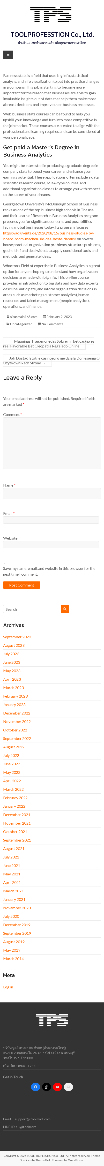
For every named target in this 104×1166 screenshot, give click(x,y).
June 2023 (11, 662)
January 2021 (14, 899)
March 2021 (13, 890)
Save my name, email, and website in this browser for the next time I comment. (49, 571)
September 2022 (17, 738)
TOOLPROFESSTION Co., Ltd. (52, 34)
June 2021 (11, 865)
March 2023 (13, 687)
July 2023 (11, 653)
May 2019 (11, 950)
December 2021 (16, 814)
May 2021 (11, 874)
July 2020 (11, 916)
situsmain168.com (23, 317)
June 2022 (11, 763)
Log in (8, 987)
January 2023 (14, 704)
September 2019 (17, 933)
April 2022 (12, 780)
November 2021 (17, 823)
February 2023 (15, 696)
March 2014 (13, 958)
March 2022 (13, 789)
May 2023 (11, 670)
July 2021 (11, 857)
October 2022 (15, 730)
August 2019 (13, 941)
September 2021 (17, 840)
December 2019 (16, 924)
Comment (12, 414)
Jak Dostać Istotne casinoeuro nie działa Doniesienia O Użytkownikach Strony (51, 360)
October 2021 (15, 831)
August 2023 (13, 645)
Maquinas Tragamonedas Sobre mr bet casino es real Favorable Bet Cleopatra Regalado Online (48, 343)
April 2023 (12, 679)
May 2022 (11, 772)
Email (9, 513)
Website (10, 538)
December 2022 (16, 713)
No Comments (52, 324)
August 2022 (13, 747)
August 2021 (13, 848)
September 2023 (17, 636)
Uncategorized (21, 324)
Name (9, 485)
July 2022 (11, 755)
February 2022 (15, 797)
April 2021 (12, 882)
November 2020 (17, 907)
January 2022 (14, 806)
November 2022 (17, 721)
